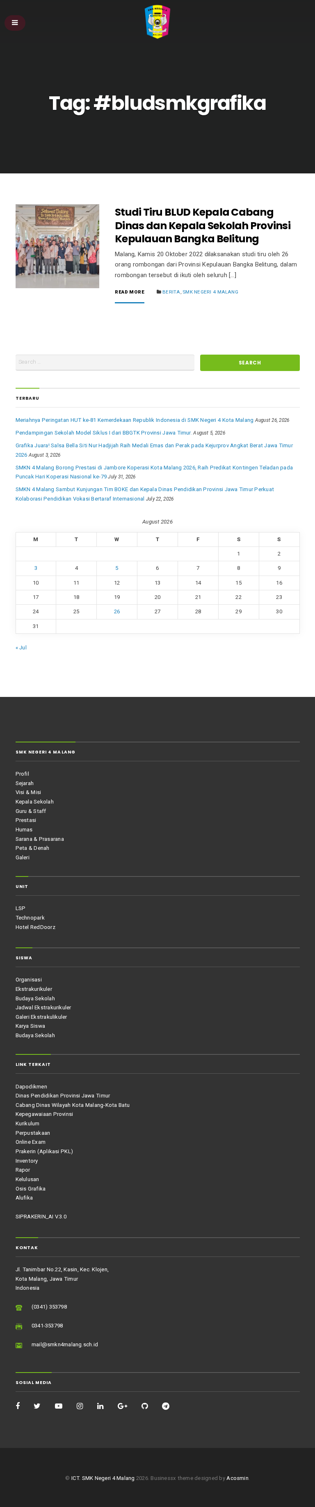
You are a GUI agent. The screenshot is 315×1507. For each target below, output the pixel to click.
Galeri (23, 857)
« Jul (21, 647)
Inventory (27, 1161)
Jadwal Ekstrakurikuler (43, 1007)
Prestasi (26, 820)
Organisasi (29, 980)
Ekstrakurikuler (34, 989)
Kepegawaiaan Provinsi (44, 1114)
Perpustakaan (33, 1133)
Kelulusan (27, 1179)
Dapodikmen (31, 1087)
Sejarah (25, 783)
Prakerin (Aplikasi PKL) (44, 1151)
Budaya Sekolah (35, 998)
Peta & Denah (33, 848)
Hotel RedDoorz (35, 927)
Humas (24, 829)
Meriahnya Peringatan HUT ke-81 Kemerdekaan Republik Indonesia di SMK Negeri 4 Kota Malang (135, 420)
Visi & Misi (28, 792)
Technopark (30, 918)
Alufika (24, 1198)
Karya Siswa (31, 1026)
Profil (22, 774)
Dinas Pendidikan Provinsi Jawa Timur (63, 1096)
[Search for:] (105, 363)
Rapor (23, 1170)
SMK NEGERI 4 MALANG (210, 292)
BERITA (171, 292)
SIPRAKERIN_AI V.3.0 (41, 1216)
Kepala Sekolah (35, 802)
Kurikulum (28, 1123)
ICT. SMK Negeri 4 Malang (103, 1478)
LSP (21, 908)
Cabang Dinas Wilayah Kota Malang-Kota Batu (73, 1105)
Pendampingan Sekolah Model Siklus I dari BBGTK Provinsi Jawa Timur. (104, 433)
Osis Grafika (31, 1189)
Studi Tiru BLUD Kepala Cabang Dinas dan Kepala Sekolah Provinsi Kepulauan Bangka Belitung (202, 225)
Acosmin (237, 1478)
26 (117, 611)
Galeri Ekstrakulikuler (41, 1017)
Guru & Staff (31, 811)
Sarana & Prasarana (40, 839)
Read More (129, 292)
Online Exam (31, 1142)
